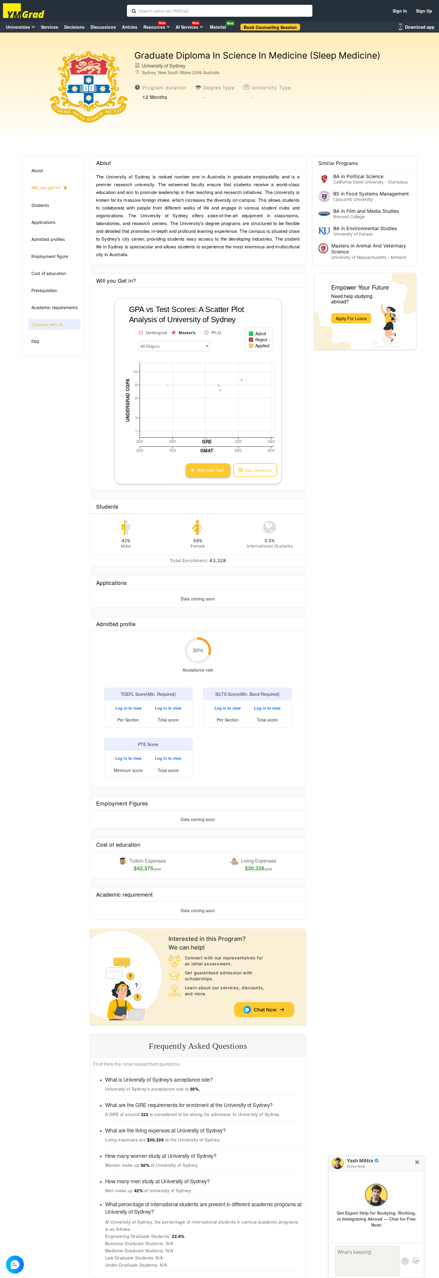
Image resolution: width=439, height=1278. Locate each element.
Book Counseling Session (270, 27)
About (37, 170)
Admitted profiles (48, 239)
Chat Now (266, 1010)
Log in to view (128, 708)
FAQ (35, 341)
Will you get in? (46, 187)
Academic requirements (54, 307)
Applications (43, 222)
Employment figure (49, 256)
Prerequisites (44, 290)
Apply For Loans (351, 318)
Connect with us (47, 324)
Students (40, 205)
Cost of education (48, 273)
